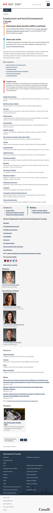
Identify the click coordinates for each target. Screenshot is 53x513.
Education (6, 163)
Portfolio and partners (10, 230)
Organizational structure (11, 226)
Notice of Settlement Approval (15, 46)
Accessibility (7, 236)
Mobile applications (8, 500)
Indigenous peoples (8, 354)
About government (8, 460)
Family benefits (7, 123)
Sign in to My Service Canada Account (16, 65)
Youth (5, 365)
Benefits (5, 477)
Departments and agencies (33, 457)
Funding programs (8, 153)
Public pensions (7, 116)
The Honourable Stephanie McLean (13, 324)
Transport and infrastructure (33, 468)
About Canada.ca (7, 504)
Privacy (5, 510)
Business (5, 474)
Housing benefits (8, 147)
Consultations (7, 250)
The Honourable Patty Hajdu (10, 285)
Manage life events (31, 490)
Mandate (6, 223)
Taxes (4, 483)
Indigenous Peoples (31, 480)
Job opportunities (8, 243)
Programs (6, 240)
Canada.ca (5, 14)
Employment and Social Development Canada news (22, 401)
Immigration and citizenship (10, 468)
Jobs (4, 465)
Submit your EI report (11, 67)
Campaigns (6, 187)
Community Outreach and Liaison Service (15, 193)
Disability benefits (8, 130)
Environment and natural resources (12, 486)
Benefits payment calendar (11, 104)
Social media (6, 497)
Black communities (8, 370)
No (25, 440)
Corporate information (9, 170)
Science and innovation (32, 477)
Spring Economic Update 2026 (12, 423)
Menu (7, 10)
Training (5, 142)
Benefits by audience (9, 175)
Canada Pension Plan (11, 75)
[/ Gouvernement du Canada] (12, 4)
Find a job (6, 109)
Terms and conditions (8, 507)
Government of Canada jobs (13, 73)
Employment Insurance (9, 97)
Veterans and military (31, 483)
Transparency (7, 233)
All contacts (6, 457)
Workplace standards (9, 158)
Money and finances (31, 474)
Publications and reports (10, 182)
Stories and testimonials (10, 200)
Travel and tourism (7, 471)
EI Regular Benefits (11, 69)
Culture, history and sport (9, 493)
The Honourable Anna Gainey (12, 307)
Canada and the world (31, 471)
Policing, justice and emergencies (34, 465)
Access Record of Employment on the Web (17, 71)
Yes (21, 440)
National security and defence (10, 490)
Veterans (5, 360)
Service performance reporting (13, 246)
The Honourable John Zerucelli (12, 342)
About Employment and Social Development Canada (24, 253)
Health (4, 480)
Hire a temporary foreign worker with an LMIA (16, 137)
